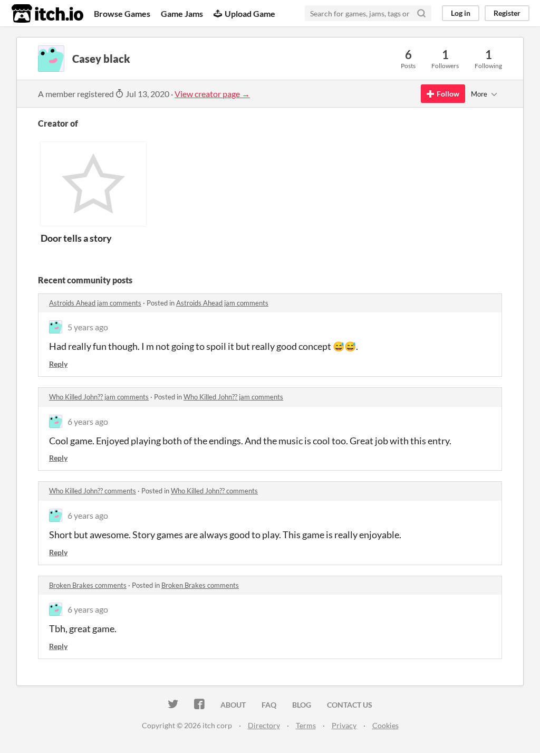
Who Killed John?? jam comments (99, 397)
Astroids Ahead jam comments (95, 303)
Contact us (349, 704)
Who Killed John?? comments (92, 491)
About (233, 704)
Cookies (385, 725)
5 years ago (88, 327)
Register (507, 12)
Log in (460, 12)
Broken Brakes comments (88, 585)
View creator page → (212, 94)
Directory (264, 725)
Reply (58, 363)
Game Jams (182, 13)
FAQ (269, 704)
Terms (306, 725)
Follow (448, 93)
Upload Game (250, 13)
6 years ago (88, 421)
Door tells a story (76, 238)
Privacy (344, 725)
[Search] (421, 13)
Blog (301, 704)
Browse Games (122, 13)
